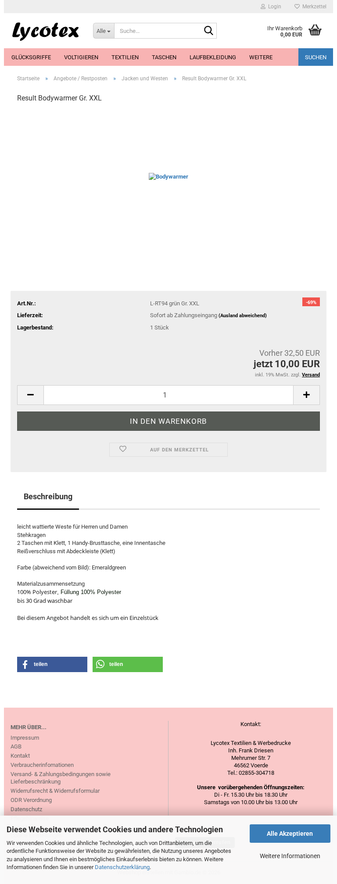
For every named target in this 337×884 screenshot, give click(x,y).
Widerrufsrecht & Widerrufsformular (55, 790)
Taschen (164, 57)
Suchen (315, 57)
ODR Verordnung (31, 800)
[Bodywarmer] (168, 176)
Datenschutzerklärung (122, 867)
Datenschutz (26, 809)
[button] (30, 395)
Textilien (125, 57)
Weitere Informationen (290, 855)
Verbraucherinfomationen (42, 765)
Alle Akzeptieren (290, 833)
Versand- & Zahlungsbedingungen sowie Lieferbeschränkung (61, 778)
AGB (16, 746)
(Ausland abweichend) (243, 316)
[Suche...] (208, 31)
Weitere (260, 57)
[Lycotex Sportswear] (45, 30)
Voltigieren (81, 57)
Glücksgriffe (31, 57)
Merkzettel (313, 7)
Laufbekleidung (213, 57)
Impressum (25, 737)
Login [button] (273, 7)
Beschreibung (48, 496)
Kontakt (20, 755)
